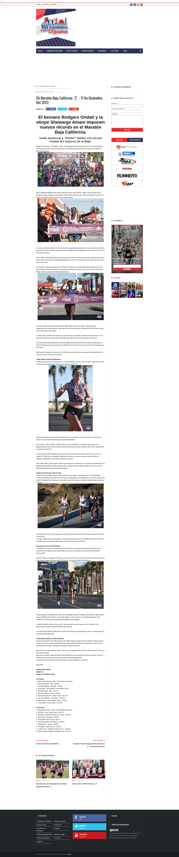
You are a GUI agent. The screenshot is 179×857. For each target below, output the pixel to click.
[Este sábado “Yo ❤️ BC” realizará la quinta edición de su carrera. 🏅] (139, 294)
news (42, 88)
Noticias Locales (60, 834)
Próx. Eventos (135, 140)
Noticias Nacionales (44, 838)
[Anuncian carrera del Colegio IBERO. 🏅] (115, 294)
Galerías (57, 828)
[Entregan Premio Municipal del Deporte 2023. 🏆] (131, 294)
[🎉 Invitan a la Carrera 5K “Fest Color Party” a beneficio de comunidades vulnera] (131, 286)
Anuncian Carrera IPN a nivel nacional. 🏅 (84, 783)
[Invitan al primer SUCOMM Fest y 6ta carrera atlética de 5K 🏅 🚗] (139, 286)
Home (37, 88)
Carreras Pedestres (54, 51)
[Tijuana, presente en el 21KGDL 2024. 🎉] (123, 294)
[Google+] (141, 4)
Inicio (39, 4)
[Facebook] (131, 4)
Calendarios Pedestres (44, 821)
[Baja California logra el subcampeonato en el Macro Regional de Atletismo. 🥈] (52, 769)
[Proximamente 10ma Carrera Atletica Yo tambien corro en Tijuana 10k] (115, 286)
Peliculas (57, 838)
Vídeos (40, 841)
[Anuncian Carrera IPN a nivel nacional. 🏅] (88, 769)
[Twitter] (138, 4)
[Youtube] (134, 4)
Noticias (114, 51)
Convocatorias (88, 51)
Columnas (102, 51)
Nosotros (46, 4)
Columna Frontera (60, 821)
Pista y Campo (72, 51)
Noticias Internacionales (45, 834)
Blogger (69, 854)
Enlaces (119, 140)
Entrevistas (58, 825)
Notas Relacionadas (46, 755)
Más (125, 51)
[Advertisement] (89, 70)
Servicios (54, 4)
